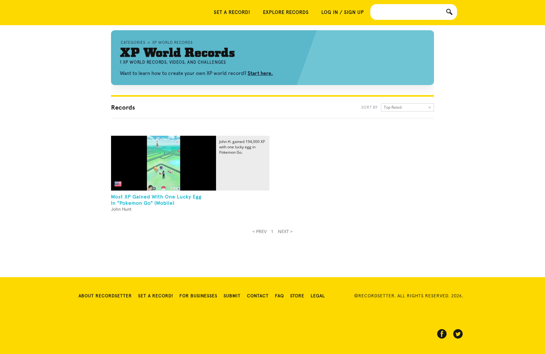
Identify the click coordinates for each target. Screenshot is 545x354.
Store (297, 296)
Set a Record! (155, 296)
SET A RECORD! (232, 12)
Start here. (260, 73)
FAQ (279, 296)
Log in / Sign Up (342, 12)
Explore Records (286, 12)
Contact (258, 296)
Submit (232, 296)
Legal (318, 296)
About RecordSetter (105, 296)
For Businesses (198, 296)
